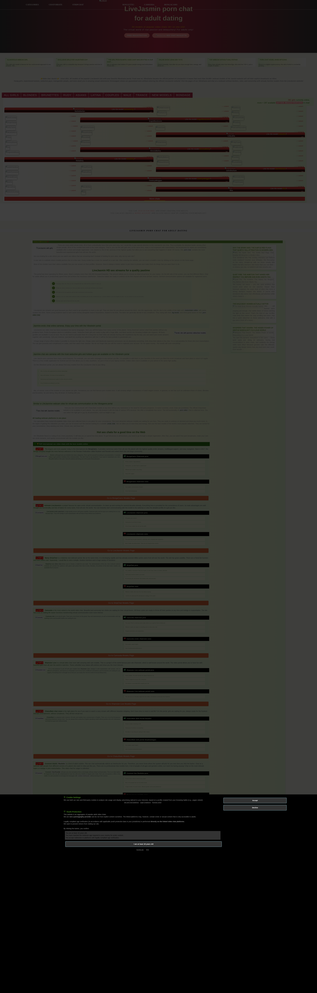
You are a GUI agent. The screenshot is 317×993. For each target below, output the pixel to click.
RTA (147, 849)
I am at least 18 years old (143, 844)
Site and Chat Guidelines (131, 802)
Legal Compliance (145, 802)
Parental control (156, 802)
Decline (255, 808)
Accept (255, 800)
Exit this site (140, 849)
